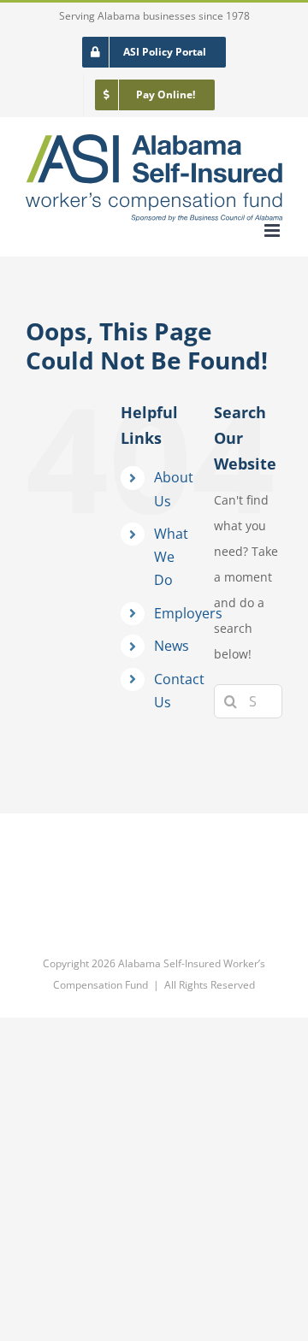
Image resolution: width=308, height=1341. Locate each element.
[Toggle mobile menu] (273, 230)
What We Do (171, 556)
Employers (188, 613)
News (171, 645)
